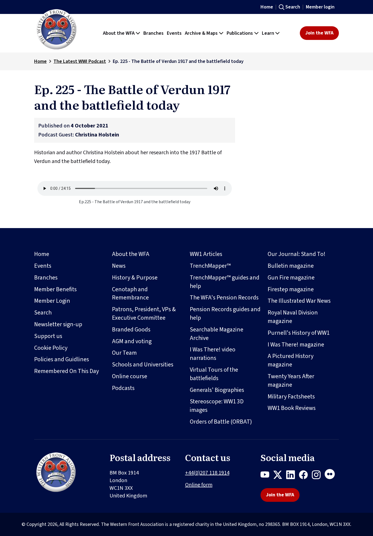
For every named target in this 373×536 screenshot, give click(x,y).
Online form (198, 485)
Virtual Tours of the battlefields (214, 374)
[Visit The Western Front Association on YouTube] (266, 476)
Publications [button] (240, 33)
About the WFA (130, 254)
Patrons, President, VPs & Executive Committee (144, 313)
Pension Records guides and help (225, 313)
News (119, 265)
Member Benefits (55, 289)
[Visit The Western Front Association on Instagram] (318, 476)
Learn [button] (268, 33)
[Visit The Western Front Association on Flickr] (332, 476)
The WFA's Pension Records (224, 297)
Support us (48, 336)
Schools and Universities (142, 364)
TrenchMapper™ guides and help (224, 281)
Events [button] (174, 33)
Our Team (124, 352)
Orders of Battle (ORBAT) (221, 421)
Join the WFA (319, 33)
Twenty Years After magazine (291, 380)
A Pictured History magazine (290, 360)
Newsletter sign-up (58, 324)
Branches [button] (153, 33)
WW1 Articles (206, 254)
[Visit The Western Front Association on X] (279, 476)
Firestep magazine (291, 289)
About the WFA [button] (119, 33)
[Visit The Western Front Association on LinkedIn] (292, 476)
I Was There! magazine (296, 344)
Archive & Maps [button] (201, 33)
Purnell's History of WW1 (299, 332)
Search (292, 7)
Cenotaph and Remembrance (130, 293)
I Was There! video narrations (212, 353)
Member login (320, 7)
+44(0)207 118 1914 (207, 473)
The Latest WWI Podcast (80, 61)
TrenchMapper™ (210, 265)
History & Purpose (135, 277)
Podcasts (123, 388)
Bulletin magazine (291, 265)
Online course (129, 376)
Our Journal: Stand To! (296, 254)
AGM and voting (132, 341)
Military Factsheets (291, 396)
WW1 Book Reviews (292, 408)
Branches (46, 277)
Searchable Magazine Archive (216, 333)
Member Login (52, 300)
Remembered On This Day (66, 371)
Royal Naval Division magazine (293, 316)
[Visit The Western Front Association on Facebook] (305, 476)
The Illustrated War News (299, 300)
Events (42, 265)
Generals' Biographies (217, 390)
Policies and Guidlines (61, 359)
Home (266, 7)
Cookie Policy (50, 347)
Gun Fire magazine (291, 277)
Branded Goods (131, 329)
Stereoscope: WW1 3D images (217, 405)
